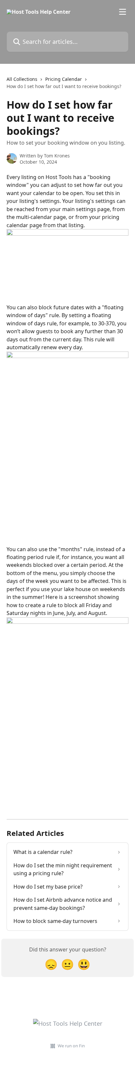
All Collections (22, 79)
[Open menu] (122, 12)
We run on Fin (71, 1046)
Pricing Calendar (63, 79)
